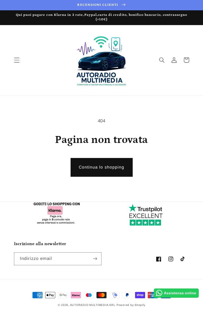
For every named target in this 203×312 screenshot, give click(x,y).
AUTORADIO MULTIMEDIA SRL (93, 304)
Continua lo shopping (101, 167)
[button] (17, 60)
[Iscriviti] (95, 258)
